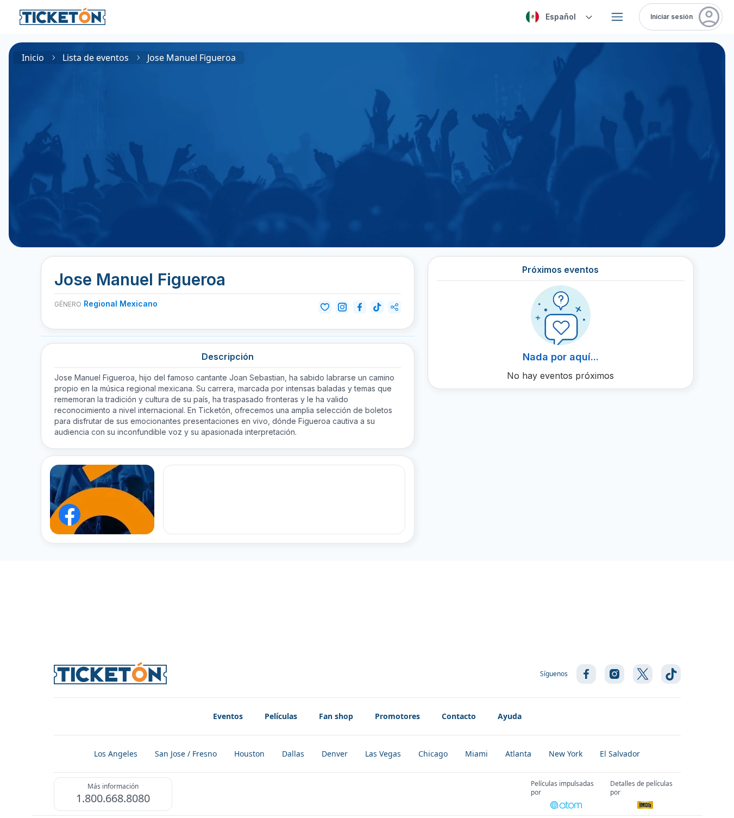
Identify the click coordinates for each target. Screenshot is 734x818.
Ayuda (510, 716)
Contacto (459, 716)
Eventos (228, 716)
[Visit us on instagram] (614, 674)
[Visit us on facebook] (586, 674)
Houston (249, 753)
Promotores (397, 716)
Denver (335, 753)
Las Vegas (383, 753)
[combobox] (557, 17)
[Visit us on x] (643, 674)
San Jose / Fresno (186, 753)
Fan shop (336, 716)
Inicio (33, 58)
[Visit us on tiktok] (671, 674)
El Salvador (620, 753)
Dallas (293, 753)
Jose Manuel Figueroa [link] (191, 58)
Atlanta (518, 753)
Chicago (433, 753)
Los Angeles (115, 753)
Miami (476, 753)
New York (565, 753)
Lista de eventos (95, 58)
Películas (281, 716)
